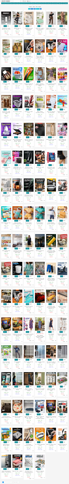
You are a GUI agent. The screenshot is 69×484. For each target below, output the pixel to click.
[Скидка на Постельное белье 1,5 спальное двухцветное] (40, 129)
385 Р (5, 414)
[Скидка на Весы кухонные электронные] (17, 434)
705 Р (5, 220)
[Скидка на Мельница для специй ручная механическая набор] (6, 101)
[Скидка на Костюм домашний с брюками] (17, 351)
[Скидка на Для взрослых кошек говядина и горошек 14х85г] (51, 157)
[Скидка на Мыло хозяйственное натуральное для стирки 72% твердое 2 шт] (62, 212)
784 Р (16, 276)
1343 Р (16, 386)
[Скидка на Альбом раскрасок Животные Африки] (6, 434)
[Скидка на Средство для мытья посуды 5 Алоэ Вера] (6, 351)
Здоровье (33, 3)
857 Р (16, 53)
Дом (18, 3)
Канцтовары (55, 3)
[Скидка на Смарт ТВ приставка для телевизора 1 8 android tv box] (6, 324)
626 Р (39, 276)
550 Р (27, 53)
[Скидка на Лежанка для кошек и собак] (62, 240)
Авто (51, 3)
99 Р (50, 248)
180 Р (61, 109)
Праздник (65, 3)
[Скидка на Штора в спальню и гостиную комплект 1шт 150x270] (29, 378)
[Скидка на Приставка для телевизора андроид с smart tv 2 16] (51, 406)
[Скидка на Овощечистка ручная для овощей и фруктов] (29, 73)
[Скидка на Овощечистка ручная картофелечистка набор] (29, 157)
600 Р (39, 331)
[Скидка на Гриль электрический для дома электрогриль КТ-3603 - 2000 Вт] (17, 129)
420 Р (50, 331)
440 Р (16, 442)
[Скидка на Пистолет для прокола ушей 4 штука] (29, 296)
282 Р (61, 442)
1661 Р (38, 414)
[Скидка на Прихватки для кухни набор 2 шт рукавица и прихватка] (6, 185)
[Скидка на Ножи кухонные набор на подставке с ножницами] (51, 351)
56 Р (16, 414)
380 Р (16, 248)
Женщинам (8, 3)
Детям (16, 3)
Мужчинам (24, 3)
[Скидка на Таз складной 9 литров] (17, 101)
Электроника (29, 3)
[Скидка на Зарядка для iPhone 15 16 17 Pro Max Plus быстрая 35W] (6, 129)
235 (16, 482)
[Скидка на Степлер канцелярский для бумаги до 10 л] (62, 268)
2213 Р (5, 331)
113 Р (5, 442)
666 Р (39, 81)
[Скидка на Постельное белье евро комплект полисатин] (17, 46)
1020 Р (27, 248)
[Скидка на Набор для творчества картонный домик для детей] (29, 129)
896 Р (27, 386)
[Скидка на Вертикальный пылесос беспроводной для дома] (29, 185)
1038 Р (16, 220)
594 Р (16, 81)
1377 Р (5, 137)
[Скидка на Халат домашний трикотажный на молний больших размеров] (40, 324)
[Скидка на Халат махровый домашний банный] (29, 268)
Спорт (41, 3)
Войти (29, 1)
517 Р (39, 442)
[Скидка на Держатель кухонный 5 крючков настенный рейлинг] (62, 296)
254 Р (27, 304)
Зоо (44, 3)
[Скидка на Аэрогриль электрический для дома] (17, 185)
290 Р (50, 109)
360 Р (5, 192)
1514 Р (27, 359)
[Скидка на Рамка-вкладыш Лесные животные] (6, 240)
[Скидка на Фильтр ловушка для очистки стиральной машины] (62, 129)
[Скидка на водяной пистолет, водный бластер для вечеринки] (62, 101)
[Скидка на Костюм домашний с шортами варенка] (29, 212)
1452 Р (50, 137)
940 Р (5, 109)
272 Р (28, 81)
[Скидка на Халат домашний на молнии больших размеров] (51, 73)
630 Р (61, 331)
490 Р (27, 331)
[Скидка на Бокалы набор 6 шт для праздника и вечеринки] (62, 73)
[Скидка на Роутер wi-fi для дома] (40, 185)
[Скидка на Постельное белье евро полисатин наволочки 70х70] (40, 268)
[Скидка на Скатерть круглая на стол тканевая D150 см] (6, 296)
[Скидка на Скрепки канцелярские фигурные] (6, 157)
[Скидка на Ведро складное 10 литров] (17, 73)
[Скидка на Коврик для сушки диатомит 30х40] (62, 378)
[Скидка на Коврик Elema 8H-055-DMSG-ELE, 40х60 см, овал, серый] (29, 406)
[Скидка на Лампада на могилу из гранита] (40, 240)
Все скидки (3, 3)
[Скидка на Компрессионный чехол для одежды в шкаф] (51, 129)
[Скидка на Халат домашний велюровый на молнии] (29, 240)
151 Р (50, 386)
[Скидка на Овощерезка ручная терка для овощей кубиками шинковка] (17, 324)
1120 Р (38, 386)
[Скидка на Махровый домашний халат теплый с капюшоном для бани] (62, 324)
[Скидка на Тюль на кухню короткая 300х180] (29, 351)
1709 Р (38, 53)
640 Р (39, 109)
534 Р (61, 414)
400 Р (50, 276)
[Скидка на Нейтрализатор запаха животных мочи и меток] (6, 18)
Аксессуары (48, 3)
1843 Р (16, 137)
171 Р (5, 359)
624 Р (50, 442)
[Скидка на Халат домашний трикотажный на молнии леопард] (62, 18)
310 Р (61, 248)
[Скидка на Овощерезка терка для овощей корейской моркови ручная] (6, 378)
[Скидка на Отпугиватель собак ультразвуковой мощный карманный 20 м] (51, 296)
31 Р (61, 276)
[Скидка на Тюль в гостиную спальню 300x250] (40, 351)
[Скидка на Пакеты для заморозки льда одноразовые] (62, 46)
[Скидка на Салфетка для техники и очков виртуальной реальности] (40, 18)
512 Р (16, 109)
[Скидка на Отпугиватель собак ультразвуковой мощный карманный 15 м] (51, 240)
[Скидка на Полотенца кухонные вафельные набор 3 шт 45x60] (51, 378)
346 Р (5, 81)
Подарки (59, 3)
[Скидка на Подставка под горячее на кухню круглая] (17, 406)
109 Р (50, 304)
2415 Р (50, 414)
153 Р (61, 220)
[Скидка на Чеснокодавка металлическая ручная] (29, 46)
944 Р (27, 276)
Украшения (37, 3)
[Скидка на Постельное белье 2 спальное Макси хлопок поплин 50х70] (29, 461)
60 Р (5, 53)
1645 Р (38, 359)
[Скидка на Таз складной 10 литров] (51, 185)
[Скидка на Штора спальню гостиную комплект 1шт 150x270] (40, 378)
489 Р (27, 109)
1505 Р (61, 359)
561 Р (27, 442)
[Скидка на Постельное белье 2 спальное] (40, 296)
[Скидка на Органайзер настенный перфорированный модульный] (29, 18)
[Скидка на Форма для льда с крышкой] (17, 461)
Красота (12, 3)
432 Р (50, 53)
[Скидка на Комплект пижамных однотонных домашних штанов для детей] (51, 268)
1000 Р (50, 220)
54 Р (5, 248)
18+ (62, 3)
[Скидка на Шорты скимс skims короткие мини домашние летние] (62, 157)
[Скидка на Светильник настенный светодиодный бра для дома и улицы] (17, 240)
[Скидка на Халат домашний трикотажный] (51, 324)
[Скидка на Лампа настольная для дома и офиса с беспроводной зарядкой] (40, 46)
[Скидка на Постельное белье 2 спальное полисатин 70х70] (6, 406)
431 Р (16, 359)
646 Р (27, 220)
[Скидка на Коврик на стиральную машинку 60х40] (40, 461)
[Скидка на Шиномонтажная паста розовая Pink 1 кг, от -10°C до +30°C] (17, 157)
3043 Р (49, 359)
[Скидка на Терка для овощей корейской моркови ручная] (17, 212)
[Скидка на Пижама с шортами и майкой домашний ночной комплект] (40, 73)
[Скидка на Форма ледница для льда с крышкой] (6, 212)
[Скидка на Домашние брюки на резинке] (17, 18)
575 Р (50, 192)
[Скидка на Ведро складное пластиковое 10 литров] (40, 101)
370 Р (5, 304)
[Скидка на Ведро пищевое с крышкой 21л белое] (17, 268)
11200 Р (38, 248)
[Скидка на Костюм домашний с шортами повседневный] (51, 212)
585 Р (39, 137)
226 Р (27, 414)
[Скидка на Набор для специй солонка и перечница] (51, 46)
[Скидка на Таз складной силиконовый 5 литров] (40, 434)
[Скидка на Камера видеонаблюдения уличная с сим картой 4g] (6, 461)
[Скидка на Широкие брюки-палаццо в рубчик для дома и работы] (51, 18)
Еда (20, 3)
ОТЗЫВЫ (8, 34)
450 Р (50, 81)
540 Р (61, 81)
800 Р (61, 137)
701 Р (61, 192)
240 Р (61, 53)
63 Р (61, 386)
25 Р (16, 192)
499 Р (16, 304)
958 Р (16, 331)
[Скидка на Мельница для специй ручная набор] (62, 185)
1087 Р (5, 386)
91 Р (61, 304)
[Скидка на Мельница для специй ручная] (6, 73)
